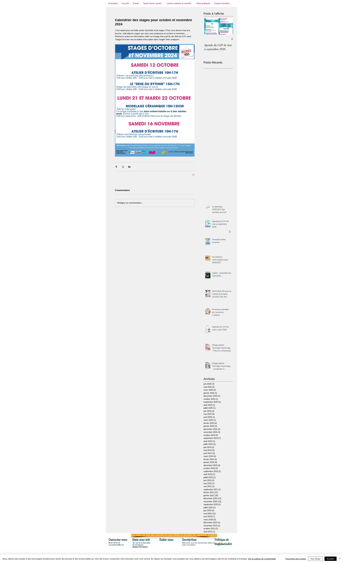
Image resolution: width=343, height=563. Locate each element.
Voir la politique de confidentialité (262, 558)
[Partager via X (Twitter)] (123, 166)
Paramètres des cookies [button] (295, 558)
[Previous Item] (208, 26)
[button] (170, 535)
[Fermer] (339, 559)
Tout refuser (315, 558)
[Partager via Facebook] (116, 166)
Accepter (330, 558)
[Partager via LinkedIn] (129, 166)
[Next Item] (229, 26)
